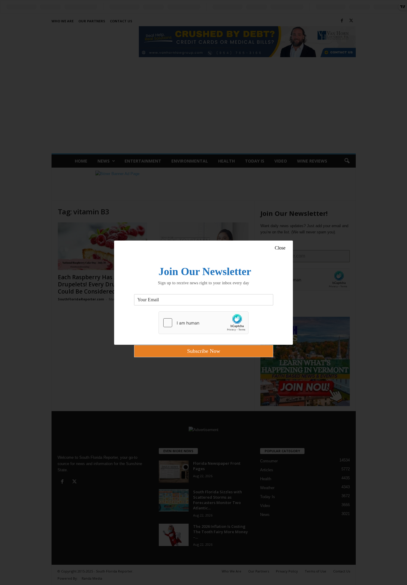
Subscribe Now (203, 351)
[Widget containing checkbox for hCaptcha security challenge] (203, 322)
